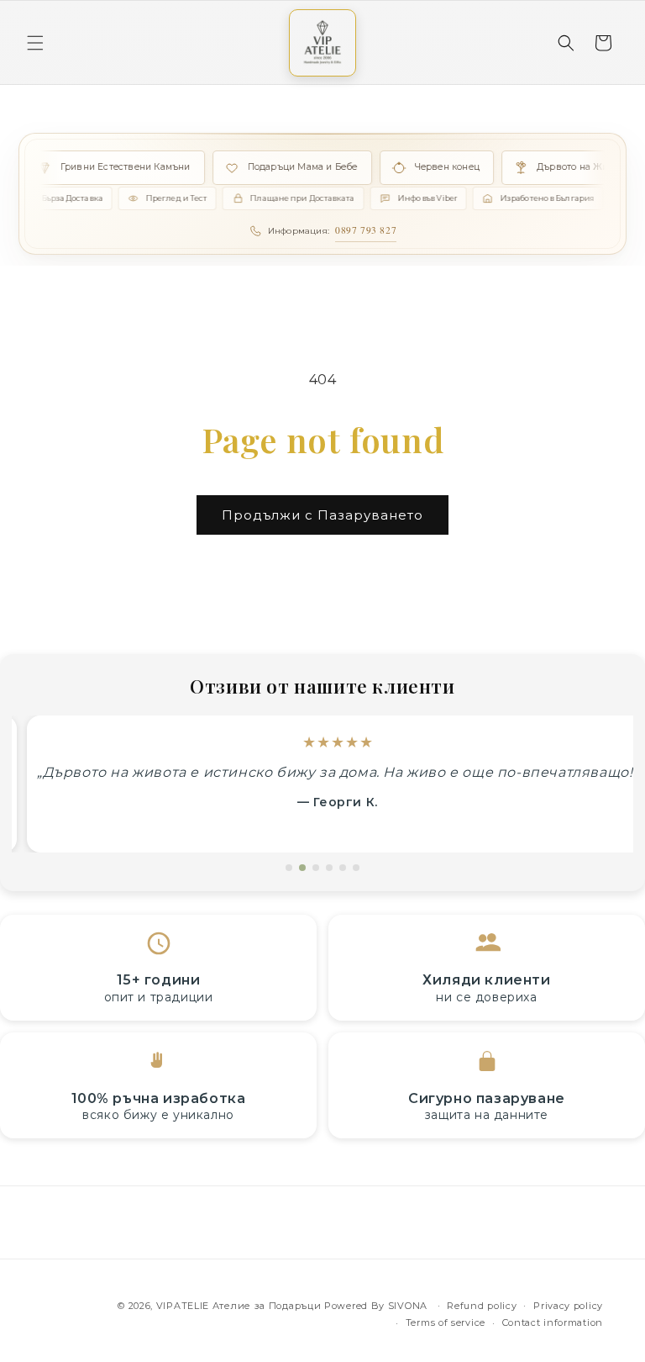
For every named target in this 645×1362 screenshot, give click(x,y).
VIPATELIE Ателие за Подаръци (239, 1306)
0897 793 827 (365, 230)
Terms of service (445, 1322)
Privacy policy (568, 1306)
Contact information (552, 1322)
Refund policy (482, 1306)
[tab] (289, 867)
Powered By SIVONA (377, 1306)
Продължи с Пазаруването (322, 515)
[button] (35, 42)
